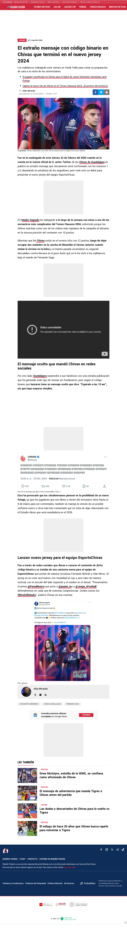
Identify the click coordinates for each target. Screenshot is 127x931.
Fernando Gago (72, 704)
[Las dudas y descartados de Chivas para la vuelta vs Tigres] (27, 810)
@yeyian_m (65, 586)
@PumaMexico (36, 586)
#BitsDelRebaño (27, 595)
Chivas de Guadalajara (92, 162)
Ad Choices (69, 883)
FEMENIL (82, 7)
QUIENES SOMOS (10, 859)
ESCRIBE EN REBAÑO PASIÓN (52, 859)
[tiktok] (123, 849)
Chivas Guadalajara (52, 704)
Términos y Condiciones (13, 883)
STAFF (22, 859)
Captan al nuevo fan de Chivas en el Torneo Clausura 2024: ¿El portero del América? (65, 86)
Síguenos (86, 715)
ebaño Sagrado (30, 220)
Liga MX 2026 (37, 40)
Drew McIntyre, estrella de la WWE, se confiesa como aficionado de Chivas (71, 775)
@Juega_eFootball (85, 586)
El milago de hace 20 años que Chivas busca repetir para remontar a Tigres (74, 828)
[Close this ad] (125, 922)
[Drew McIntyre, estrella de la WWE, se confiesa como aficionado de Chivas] (27, 775)
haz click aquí (69, 867)
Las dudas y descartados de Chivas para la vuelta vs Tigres (74, 811)
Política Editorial (55, 883)
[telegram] (117, 849)
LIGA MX (57, 7)
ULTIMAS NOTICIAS (42, 7)
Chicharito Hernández (29, 704)
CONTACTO (32, 859)
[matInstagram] (106, 849)
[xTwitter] (112, 849)
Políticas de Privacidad (35, 883)
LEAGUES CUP (70, 7)
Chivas (40, 240)
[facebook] (101, 849)
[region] (63, 22)
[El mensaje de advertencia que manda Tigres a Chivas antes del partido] (27, 793)
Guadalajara (40, 376)
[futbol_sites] (88, 883)
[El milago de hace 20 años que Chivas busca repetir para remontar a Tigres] (27, 828)
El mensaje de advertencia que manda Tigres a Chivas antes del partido (71, 793)
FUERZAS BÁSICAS (98, 7)
